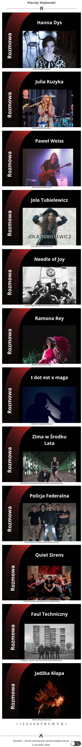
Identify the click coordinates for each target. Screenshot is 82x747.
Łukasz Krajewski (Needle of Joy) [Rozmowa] (42, 306)
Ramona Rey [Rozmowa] (41, 365)
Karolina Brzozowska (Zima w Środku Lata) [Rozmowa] (41, 483)
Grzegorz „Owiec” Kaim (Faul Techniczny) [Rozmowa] (41, 660)
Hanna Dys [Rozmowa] (41, 69)
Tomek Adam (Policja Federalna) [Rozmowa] (42, 542)
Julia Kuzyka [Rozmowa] (41, 128)
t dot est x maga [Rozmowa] (41, 424)
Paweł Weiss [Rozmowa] (41, 187)
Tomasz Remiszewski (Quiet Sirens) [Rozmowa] (41, 601)
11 (58, 724)
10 (53, 724)
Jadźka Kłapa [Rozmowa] (41, 720)
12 (62, 724)
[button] (76, 743)
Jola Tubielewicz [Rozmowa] (41, 246)
